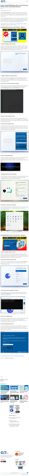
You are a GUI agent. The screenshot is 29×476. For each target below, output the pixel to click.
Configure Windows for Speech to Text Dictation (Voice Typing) (13, 401)
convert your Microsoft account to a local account (18, 20)
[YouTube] (1, 461)
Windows (2, 8)
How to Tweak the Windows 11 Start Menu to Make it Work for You (24, 392)
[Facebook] (3, 461)
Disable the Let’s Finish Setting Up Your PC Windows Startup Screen (24, 401)
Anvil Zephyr (26, 474)
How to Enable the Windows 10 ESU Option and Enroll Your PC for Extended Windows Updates (5, 392)
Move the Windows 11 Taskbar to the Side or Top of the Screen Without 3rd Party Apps (14, 392)
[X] (5, 461)
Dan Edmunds (5, 8)
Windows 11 (20, 23)
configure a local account (21, 19)
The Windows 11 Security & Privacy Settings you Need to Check (5, 401)
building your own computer (20, 13)
